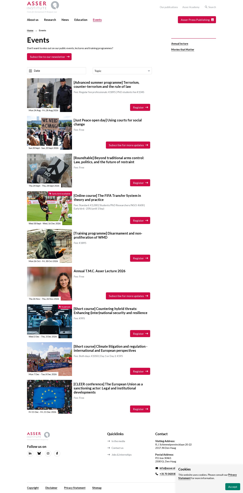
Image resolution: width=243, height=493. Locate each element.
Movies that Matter (182, 49)
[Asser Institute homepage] (43, 7)
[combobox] (122, 70)
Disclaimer (51, 487)
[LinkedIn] (30, 453)
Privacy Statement (75, 487)
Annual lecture (179, 43)
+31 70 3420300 (168, 473)
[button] (210, 7)
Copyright (33, 487)
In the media (118, 441)
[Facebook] (57, 453)
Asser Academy (190, 7)
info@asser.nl (167, 468)
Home (30, 30)
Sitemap (97, 487)
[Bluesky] (39, 453)
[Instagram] (48, 453)
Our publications (169, 7)
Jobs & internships (122, 454)
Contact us (117, 447)
